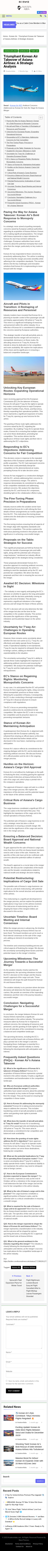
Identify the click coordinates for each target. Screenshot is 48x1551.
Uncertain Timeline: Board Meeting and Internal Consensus (24, 187)
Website (9, 1371)
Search (6, 1476)
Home (5, 36)
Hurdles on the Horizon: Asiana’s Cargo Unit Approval (23, 168)
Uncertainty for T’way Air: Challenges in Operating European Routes (20, 155)
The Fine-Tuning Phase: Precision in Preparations (19, 144)
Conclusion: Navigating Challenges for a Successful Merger (21, 198)
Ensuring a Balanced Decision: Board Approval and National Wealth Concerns (24, 176)
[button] (39, 117)
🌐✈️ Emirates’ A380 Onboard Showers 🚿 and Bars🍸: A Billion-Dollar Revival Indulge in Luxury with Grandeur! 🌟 (24, 1519)
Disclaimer (9, 1544)
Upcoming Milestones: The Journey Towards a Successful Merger (24, 193)
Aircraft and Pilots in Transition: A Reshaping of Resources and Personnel (23, 127)
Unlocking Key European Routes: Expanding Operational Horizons (22, 133)
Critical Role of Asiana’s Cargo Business (22, 173)
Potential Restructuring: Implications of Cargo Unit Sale (23, 182)
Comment (10, 1324)
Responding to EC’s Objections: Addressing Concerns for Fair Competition (22, 138)
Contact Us (20, 1547)
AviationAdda (10, 71)
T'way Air (34, 51)
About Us (29, 1547)
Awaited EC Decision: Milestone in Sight (21, 151)
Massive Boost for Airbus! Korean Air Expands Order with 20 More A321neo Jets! (29, 1461)
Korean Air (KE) (16, 105)
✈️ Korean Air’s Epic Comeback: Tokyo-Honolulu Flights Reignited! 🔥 (28, 1416)
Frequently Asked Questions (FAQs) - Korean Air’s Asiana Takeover (24, 204)
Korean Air (13, 36)
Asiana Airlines (10, 51)
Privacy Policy (38, 1544)
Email (9, 1362)
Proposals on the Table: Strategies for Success (23, 148)
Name (9, 1352)
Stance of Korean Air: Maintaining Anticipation (23, 164)
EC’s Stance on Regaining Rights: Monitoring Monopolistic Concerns (22, 160)
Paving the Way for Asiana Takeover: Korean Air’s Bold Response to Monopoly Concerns (22, 122)
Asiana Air (16, 1267)
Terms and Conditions (23, 1544)
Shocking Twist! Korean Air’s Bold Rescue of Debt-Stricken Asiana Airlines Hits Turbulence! (30, 1447)
